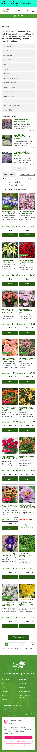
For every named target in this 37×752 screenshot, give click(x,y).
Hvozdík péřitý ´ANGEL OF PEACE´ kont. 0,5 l (27, 212)
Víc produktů (18, 637)
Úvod (3, 21)
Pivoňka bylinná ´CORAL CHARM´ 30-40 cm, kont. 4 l (9, 311)
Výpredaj (5, 692)
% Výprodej (16, 182)
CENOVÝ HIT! (17, 185)
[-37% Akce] (10, 495)
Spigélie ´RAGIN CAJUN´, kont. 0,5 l (27, 457)
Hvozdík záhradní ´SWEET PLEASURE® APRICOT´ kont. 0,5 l (9, 359)
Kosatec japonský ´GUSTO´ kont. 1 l (8, 212)
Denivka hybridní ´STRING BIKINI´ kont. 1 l (10, 261)
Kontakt (4, 699)
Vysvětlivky (22, 688)
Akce (14, 179)
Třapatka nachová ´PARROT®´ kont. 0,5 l (9, 505)
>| (32, 645)
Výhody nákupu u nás (25, 684)
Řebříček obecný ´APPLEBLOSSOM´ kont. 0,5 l (27, 311)
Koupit (10, 234)
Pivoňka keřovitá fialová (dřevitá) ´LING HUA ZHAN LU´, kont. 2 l (27, 506)
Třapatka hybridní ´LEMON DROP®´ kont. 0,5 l (26, 604)
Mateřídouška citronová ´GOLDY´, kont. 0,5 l (26, 555)
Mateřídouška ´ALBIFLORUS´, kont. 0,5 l (22, 136)
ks (11, 230)
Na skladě (20, 189)
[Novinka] (10, 201)
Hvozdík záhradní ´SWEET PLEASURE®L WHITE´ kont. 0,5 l (8, 604)
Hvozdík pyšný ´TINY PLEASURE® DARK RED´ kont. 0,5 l (26, 262)
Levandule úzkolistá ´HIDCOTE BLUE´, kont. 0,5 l (23, 153)
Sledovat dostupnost (27, 527)
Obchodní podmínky (25, 692)
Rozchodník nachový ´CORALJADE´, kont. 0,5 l (26, 359)
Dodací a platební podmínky (24, 696)
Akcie (4, 684)
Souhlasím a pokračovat (18, 738)
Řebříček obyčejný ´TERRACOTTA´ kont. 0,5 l (26, 408)
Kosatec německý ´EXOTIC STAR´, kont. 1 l (10, 554)
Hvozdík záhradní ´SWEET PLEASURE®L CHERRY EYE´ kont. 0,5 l (10, 457)
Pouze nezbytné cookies (18, 746)
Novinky (26, 179)
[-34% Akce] (10, 446)
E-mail (4, 709)
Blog (3, 695)
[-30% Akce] (10, 397)
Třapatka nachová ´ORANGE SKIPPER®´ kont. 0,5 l (9, 408)
